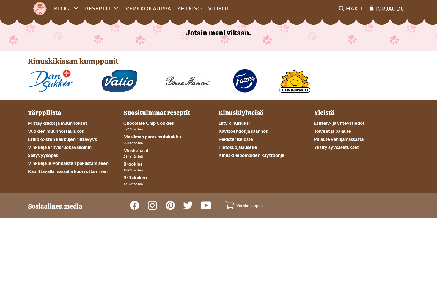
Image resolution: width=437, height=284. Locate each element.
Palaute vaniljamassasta (339, 139)
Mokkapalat (136, 150)
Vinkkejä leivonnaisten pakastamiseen (68, 163)
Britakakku (135, 177)
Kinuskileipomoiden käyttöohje (251, 155)
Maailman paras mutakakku (152, 136)
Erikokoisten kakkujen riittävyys (62, 139)
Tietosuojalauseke (237, 147)
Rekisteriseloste (235, 139)
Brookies (132, 164)
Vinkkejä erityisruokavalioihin (60, 147)
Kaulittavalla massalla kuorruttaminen (68, 171)
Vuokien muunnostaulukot (56, 131)
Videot (219, 8)
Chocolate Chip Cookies (148, 123)
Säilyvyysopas (43, 155)
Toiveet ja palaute (332, 131)
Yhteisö (189, 8)
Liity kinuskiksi (234, 123)
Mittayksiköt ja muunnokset (57, 123)
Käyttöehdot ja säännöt (243, 131)
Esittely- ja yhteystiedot (339, 123)
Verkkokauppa (148, 8)
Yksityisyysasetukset (336, 147)
